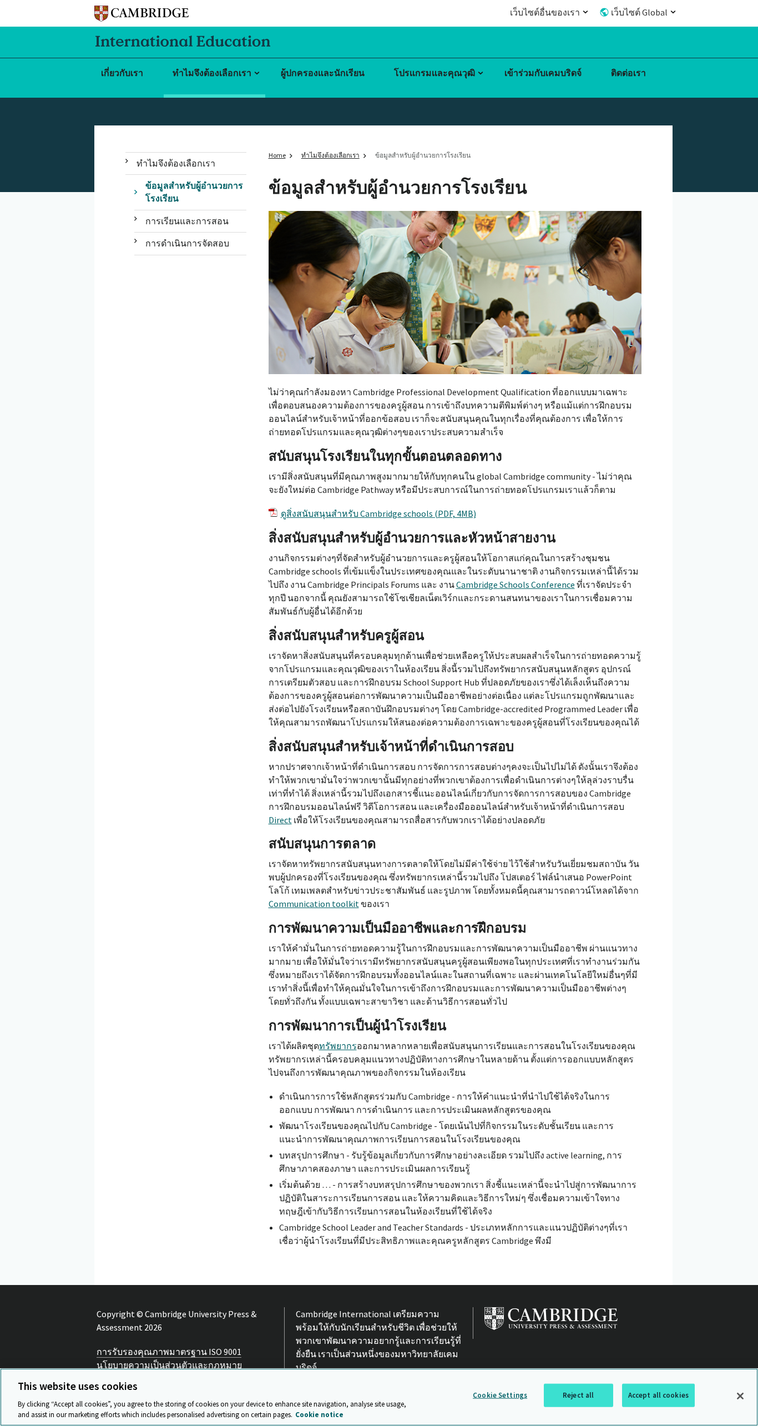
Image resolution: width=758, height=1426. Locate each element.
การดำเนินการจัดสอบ (187, 243)
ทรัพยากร (338, 1045)
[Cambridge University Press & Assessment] (551, 1332)
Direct (280, 819)
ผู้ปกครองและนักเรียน (323, 72)
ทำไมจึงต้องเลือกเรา (212, 72)
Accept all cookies (658, 1395)
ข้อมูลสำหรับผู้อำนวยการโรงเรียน (194, 192)
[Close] (740, 1396)
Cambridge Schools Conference (515, 584)
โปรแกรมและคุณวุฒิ (434, 72)
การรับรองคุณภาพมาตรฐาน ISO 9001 (169, 1351)
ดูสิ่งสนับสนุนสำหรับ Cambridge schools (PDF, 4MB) (378, 513)
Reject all (578, 1395)
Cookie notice (319, 1414)
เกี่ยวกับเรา (122, 72)
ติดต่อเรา (628, 72)
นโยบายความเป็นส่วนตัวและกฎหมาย (169, 1364)
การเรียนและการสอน (187, 220)
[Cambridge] (141, 15)
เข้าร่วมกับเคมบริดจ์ (543, 72)
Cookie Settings (500, 1395)
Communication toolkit (314, 903)
